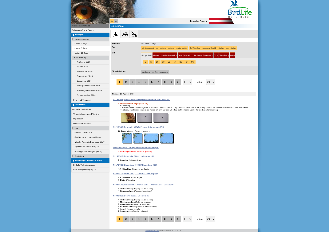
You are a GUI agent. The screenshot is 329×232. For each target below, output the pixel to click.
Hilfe (76, 128)
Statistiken (79, 156)
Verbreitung (81, 58)
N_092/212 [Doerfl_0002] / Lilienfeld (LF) (131, 196)
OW (192, 62)
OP (187, 62)
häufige (221, 48)
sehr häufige (231, 48)
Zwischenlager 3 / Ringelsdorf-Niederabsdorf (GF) (136, 147)
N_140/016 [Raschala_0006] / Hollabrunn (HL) (134, 156)
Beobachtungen (81, 39)
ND (181, 62)
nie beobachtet (148, 48)
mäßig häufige (181, 48)
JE (169, 62)
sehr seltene (161, 48)
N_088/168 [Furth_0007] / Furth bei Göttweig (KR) (135, 174)
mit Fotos (146, 72)
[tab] (146, 55)
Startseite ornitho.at (81, 26)
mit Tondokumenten (160, 72)
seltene (171, 48)
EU (157, 62)
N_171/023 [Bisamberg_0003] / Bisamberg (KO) (135, 165)
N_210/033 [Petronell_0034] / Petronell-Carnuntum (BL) (138, 127)
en (116, 21)
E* (151, 62)
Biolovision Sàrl (152, 231)
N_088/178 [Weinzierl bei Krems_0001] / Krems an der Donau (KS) (143, 185)
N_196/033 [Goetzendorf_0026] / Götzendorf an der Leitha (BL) (141, 100)
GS (163, 62)
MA (175, 62)
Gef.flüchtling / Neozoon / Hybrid (203, 48)
